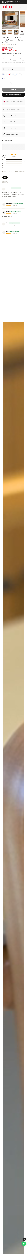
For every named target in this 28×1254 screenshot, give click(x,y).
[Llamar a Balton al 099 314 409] (24, 1239)
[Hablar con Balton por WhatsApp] (24, 1244)
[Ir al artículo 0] (4, 32)
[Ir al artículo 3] (16, 32)
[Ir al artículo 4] (22, 32)
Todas (5, 177)
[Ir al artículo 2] (10, 32)
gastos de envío (16, 53)
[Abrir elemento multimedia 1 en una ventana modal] (16, 13)
